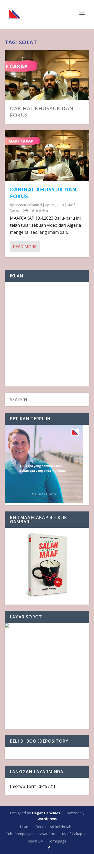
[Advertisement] (47, 334)
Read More (24, 246)
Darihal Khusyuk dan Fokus (42, 112)
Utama (26, 826)
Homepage (57, 841)
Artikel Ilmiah (60, 826)
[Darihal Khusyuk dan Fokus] (47, 155)
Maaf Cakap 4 (73, 833)
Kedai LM (36, 841)
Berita (41, 826)
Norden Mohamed (28, 205)
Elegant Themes (46, 813)
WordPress (47, 818)
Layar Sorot (48, 833)
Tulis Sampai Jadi (20, 833)
